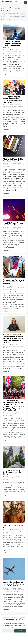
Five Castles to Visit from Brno (13, 526)
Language (14, 106)
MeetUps (14, 228)
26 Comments (14, 289)
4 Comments (7, 532)
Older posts (4, 614)
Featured (5, 106)
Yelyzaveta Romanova (16, 49)
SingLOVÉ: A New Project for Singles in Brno (13, 224)
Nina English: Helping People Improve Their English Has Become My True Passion (12, 99)
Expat (4, 414)
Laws (18, 287)
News (4, 415)
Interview (5, 51)
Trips (23, 346)
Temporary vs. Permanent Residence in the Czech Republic (13, 282)
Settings (8, 631)
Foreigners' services (12, 164)
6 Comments (18, 51)
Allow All (20, 631)
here (19, 633)
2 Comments (22, 228)
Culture (8, 477)
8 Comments (7, 479)
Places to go (10, 51)
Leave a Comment (12, 107)
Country (4, 477)
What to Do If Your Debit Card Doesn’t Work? (13, 160)
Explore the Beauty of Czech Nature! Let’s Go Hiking (12, 472)
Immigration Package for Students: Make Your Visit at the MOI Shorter (13, 584)
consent (19, 623)
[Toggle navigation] (25, 2)
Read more (6, 75)
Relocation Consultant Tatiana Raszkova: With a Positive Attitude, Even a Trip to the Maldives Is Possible (13, 338)
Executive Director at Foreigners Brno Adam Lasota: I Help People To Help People (12, 44)
